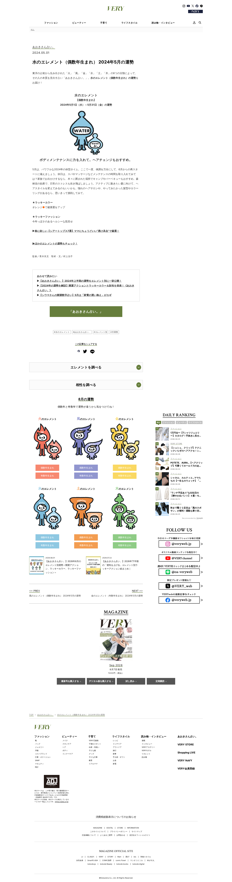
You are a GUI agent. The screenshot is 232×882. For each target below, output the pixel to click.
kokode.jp (92, 864)
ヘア (64, 747)
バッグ (37, 744)
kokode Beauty (106, 864)
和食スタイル (145, 857)
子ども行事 (93, 757)
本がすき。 (151, 860)
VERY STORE (186, 744)
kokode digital (138, 864)
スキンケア (66, 744)
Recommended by (189, 518)
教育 (90, 760)
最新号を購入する (70, 681)
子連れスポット (95, 744)
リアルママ (93, 764)
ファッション (51, 23)
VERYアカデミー (148, 747)
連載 (143, 740)
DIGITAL (110, 828)
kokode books (122, 864)
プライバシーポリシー (118, 831)
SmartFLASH (92, 860)
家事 (114, 754)
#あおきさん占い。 (82, 332)
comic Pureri (121, 860)
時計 (37, 767)
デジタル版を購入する (100, 681)
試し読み (130, 681)
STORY (110, 857)
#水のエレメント (62, 332)
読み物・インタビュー (163, 23)
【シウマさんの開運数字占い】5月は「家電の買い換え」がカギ (75, 295)
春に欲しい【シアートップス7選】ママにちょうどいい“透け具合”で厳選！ (77, 230)
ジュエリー (39, 747)
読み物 (144, 757)
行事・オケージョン (43, 757)
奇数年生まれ (47, 475)
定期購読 (160, 681)
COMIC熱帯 (106, 860)
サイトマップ (137, 831)
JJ (82, 857)
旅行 (114, 750)
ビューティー (79, 23)
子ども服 (92, 750)
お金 (114, 760)
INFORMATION (133, 828)
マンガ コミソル (136, 860)
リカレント (146, 754)
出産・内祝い (94, 747)
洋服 (37, 750)
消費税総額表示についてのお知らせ (116, 816)
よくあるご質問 (106, 835)
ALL (33, 29)
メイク (65, 740)
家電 (114, 764)
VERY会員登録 (186, 768)
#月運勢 (114, 332)
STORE (120, 828)
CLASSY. (91, 857)
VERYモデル (146, 750)
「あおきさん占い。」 (86, 311)
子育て (103, 23)
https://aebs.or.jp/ (61, 802)
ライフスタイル (129, 23)
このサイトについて (98, 831)
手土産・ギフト (119, 757)
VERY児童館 (93, 740)
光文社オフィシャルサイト (139, 835)
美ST (127, 857)
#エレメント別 (100, 332)
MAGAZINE (97, 828)
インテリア (117, 744)
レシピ (115, 740)
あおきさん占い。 (43, 47)
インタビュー (147, 744)
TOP (31, 714)
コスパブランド (41, 754)
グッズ (91, 754)
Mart (119, 857)
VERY (101, 857)
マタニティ (39, 764)
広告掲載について (89, 835)
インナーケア (67, 754)
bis (135, 857)
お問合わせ (120, 835)
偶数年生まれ (47, 467)
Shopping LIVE (186, 752)
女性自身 (79, 860)
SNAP (37, 760)
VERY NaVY (185, 760)
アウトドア (117, 747)
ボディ (65, 750)
